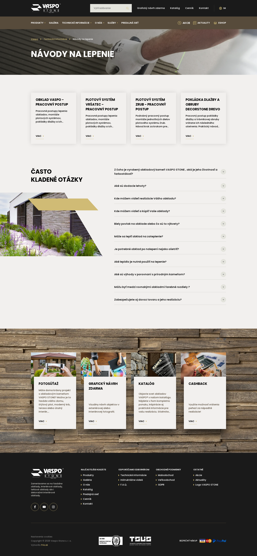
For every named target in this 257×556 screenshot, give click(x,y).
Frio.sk (44, 545)
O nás (86, 484)
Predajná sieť (130, 22)
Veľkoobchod (166, 480)
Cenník (189, 8)
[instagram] (53, 507)
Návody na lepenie (83, 39)
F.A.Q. (123, 484)
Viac (38, 136)
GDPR (161, 484)
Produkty (88, 475)
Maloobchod (165, 475)
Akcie (198, 475)
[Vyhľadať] (127, 8)
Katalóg (175, 8)
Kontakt (204, 8)
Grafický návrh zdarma (151, 8)
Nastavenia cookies (41, 536)
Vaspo (34, 39)
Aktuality (200, 480)
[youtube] (44, 507)
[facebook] (35, 507)
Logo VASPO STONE (206, 484)
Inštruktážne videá (131, 480)
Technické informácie (55, 39)
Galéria (53, 22)
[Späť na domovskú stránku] (46, 8)
